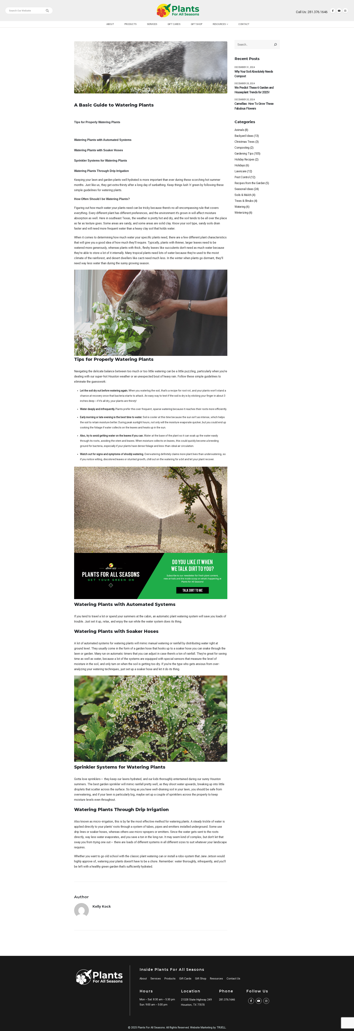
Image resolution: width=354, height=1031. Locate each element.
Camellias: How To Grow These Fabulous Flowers (254, 106)
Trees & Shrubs (244, 201)
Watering (240, 206)
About (110, 24)
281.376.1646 (227, 999)
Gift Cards (174, 24)
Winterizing (241, 212)
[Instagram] (345, 10)
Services (152, 24)
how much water (100, 208)
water (204, 643)
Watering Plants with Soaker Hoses (98, 150)
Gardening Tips (244, 153)
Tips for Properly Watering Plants (97, 122)
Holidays (240, 165)
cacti (141, 258)
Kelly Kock (102, 906)
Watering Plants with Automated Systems (102, 139)
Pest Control (242, 177)
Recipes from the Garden (250, 183)
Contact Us (233, 978)
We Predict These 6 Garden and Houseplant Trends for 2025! (254, 90)
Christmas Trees (245, 141)
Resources (219, 24)
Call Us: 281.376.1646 (311, 12)
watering (167, 409)
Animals (239, 130)
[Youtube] (339, 10)
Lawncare (241, 171)
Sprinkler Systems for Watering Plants (100, 160)
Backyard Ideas (244, 136)
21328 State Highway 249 (196, 999)
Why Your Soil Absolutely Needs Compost (254, 74)
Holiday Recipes (244, 159)
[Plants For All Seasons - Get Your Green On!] (178, 10)
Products (130, 24)
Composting (242, 147)
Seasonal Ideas (244, 189)
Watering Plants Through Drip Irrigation (101, 170)
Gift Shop (196, 24)
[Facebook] (332, 10)
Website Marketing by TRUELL (208, 1027)
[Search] (47, 10)
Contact (243, 24)
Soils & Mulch (243, 195)
